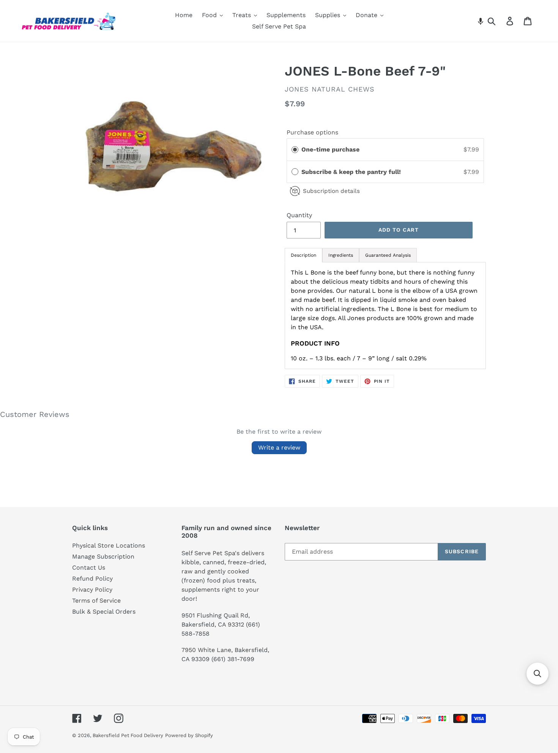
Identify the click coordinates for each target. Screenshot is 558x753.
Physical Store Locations (108, 545)
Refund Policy (92, 578)
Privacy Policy (92, 589)
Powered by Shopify (189, 735)
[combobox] (500, 21)
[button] (480, 21)
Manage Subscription (103, 556)
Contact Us (88, 567)
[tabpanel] (385, 315)
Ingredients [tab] (340, 255)
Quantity (299, 215)
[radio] (295, 150)
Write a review (279, 447)
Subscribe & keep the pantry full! (352, 171)
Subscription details (331, 191)
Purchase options (312, 132)
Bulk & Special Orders (104, 611)
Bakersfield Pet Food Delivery (128, 735)
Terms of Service (96, 600)
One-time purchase (330, 149)
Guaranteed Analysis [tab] (388, 255)
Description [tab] (303, 255)
